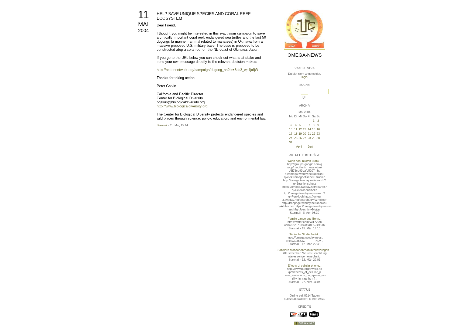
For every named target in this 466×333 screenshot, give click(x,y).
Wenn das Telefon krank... (304, 160)
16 (318, 129)
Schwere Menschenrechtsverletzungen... (304, 250)
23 (318, 133)
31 (290, 142)
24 (290, 138)
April (299, 146)
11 (143, 15)
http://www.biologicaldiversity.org (182, 106)
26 (300, 138)
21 (309, 133)
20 (304, 133)
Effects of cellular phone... (304, 265)
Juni (310, 146)
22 (313, 133)
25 (295, 138)
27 (304, 138)
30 (318, 138)
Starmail (162, 125)
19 (300, 133)
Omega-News (304, 55)
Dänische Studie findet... (304, 234)
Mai (143, 24)
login (304, 77)
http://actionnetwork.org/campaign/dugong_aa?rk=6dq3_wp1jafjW (207, 70)
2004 (143, 30)
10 (290, 129)
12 (300, 129)
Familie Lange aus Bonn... (304, 218)
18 (295, 133)
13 (304, 129)
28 (309, 138)
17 (290, 133)
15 (313, 129)
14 (309, 129)
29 (313, 138)
